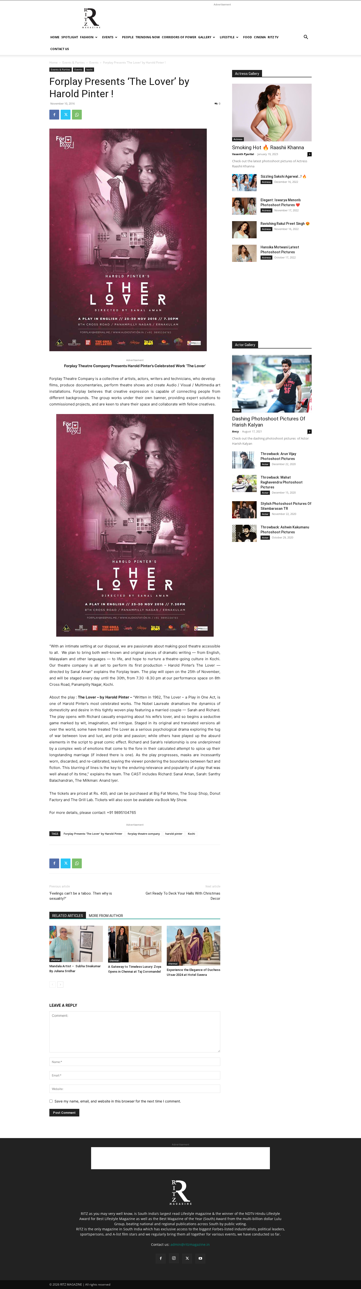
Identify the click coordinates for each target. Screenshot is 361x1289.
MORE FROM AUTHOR (106, 916)
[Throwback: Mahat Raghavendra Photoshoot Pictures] (244, 483)
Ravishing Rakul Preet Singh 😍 (285, 224)
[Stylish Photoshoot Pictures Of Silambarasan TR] (244, 509)
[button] (306, 37)
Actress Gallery (247, 74)
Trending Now (148, 37)
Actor (237, 410)
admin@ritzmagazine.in (190, 1244)
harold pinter (173, 833)
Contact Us (59, 49)
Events (107, 37)
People (128, 37)
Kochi (191, 833)
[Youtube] (200, 1258)
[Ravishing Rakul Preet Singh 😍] (244, 229)
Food (247, 37)
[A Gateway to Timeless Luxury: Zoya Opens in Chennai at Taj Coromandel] (135, 944)
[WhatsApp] (77, 115)
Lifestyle (227, 37)
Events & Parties (73, 62)
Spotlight (69, 37)
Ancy (235, 431)
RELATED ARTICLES (67, 916)
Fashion (87, 37)
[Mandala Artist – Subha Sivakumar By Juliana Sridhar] (76, 944)
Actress (238, 139)
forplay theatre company (144, 833)
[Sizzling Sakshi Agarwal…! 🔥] (244, 182)
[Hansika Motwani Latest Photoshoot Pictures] (244, 253)
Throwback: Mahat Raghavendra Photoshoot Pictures (282, 482)
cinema (260, 37)
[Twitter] (65, 115)
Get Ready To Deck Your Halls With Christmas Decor (183, 896)
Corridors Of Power (179, 37)
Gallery (204, 37)
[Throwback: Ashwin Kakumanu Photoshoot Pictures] (244, 533)
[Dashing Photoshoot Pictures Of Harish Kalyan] (272, 384)
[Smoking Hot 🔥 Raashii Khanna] (272, 112)
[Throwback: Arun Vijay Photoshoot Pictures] (244, 460)
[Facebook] (54, 115)
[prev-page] (52, 984)
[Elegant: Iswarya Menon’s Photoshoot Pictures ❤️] (244, 206)
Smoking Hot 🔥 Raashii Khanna (268, 147)
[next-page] (60, 984)
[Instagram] (174, 1258)
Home (54, 37)
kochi (89, 69)
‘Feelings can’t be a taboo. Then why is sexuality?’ (80, 896)
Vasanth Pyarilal (243, 154)
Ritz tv (273, 37)
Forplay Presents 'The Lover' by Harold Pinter (93, 833)
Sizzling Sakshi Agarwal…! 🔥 (283, 176)
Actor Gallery (245, 345)
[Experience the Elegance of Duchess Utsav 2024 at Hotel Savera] (193, 946)
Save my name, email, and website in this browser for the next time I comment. (118, 1101)
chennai (55, 960)
